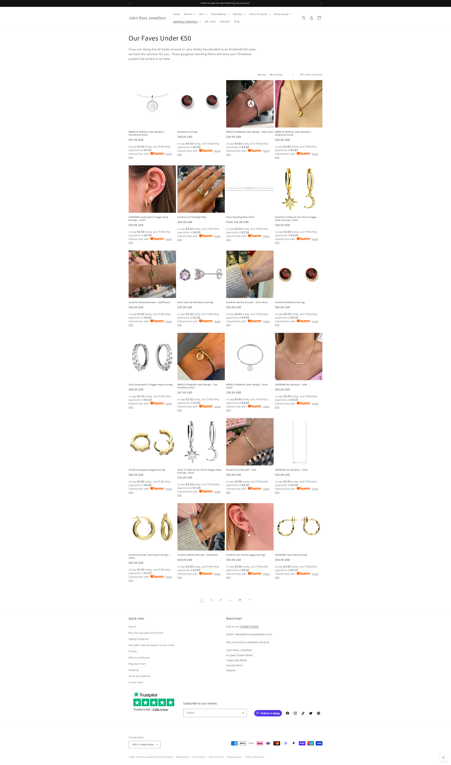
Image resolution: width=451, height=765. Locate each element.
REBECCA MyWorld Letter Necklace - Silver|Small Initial (147, 133)
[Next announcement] (321, 3)
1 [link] (201, 599)
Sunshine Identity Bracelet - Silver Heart (247, 302)
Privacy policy (198, 757)
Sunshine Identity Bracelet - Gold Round (149, 302)
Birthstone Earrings (187, 131)
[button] (189, 14)
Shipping (134, 669)
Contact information (254, 757)
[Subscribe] (242, 713)
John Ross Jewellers (145, 757)
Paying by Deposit (139, 638)
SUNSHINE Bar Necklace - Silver (291, 469)
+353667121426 (249, 626)
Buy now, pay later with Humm (146, 632)
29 (239, 599)
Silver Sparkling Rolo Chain (240, 217)
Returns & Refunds (139, 657)
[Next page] (249, 600)
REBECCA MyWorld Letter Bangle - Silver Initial (247, 386)
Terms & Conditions (140, 676)
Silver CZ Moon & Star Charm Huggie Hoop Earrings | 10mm (199, 471)
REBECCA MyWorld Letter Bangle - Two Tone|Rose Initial (197, 386)
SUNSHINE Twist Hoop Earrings (291, 554)
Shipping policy (234, 757)
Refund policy (182, 757)
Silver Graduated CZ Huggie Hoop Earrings (151, 384)
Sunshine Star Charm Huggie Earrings (245, 554)
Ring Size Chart (137, 663)
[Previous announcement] (130, 3)
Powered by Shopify (164, 757)
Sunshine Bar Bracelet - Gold (241, 469)
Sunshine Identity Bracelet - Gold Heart (197, 554)
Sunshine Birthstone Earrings (290, 302)
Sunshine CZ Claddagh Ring (191, 217)
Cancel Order (136, 682)
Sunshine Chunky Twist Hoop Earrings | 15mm (149, 556)
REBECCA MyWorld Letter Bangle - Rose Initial (249, 131)
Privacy (133, 651)
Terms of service (216, 757)
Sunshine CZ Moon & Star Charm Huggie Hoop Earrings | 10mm (296, 219)
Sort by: (262, 74)
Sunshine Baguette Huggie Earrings (147, 469)
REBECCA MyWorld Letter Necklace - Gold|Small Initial (293, 133)
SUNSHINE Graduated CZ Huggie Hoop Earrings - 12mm (148, 219)
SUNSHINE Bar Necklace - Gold (291, 384)
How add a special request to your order (152, 645)
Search (132, 626)
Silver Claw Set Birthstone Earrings (195, 302)
